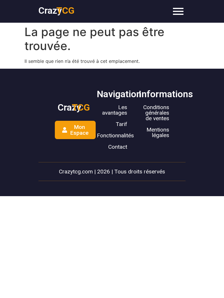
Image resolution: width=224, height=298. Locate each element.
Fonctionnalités (115, 135)
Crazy (50, 10)
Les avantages (114, 110)
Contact (117, 146)
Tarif (121, 124)
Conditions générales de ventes (156, 113)
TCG (65, 10)
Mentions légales (157, 132)
